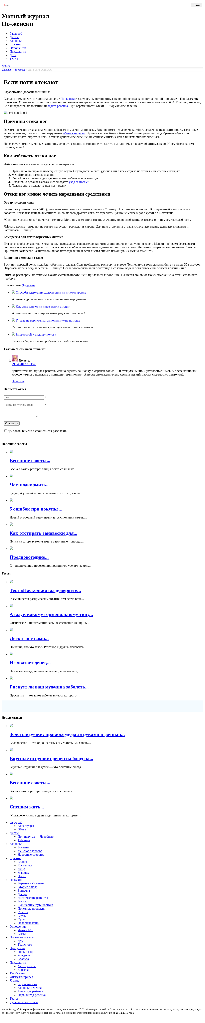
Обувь (22, 829)
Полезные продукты (31, 908)
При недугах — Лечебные (35, 836)
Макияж (23, 872)
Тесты (14, 58)
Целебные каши (28, 923)
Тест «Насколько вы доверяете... (45, 590)
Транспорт (25, 944)
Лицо (21, 869)
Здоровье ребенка (30, 987)
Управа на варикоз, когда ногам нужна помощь (47, 320)
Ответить (18, 381)
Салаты (23, 912)
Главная (7, 69)
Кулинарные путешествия (35, 905)
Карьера (23, 969)
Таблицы (24, 840)
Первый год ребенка (32, 995)
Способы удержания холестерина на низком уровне (50, 292)
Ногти (22, 876)
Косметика (25, 865)
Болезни (23, 847)
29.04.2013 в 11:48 (24, 364)
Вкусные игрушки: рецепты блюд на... (51, 758)
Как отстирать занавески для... (43, 533)
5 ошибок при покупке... (36, 508)
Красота (15, 44)
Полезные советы (22, 937)
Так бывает (17, 973)
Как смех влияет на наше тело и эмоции (42, 306)
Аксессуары (26, 825)
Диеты (14, 37)
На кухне (16, 879)
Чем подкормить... (30, 484)
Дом (20, 941)
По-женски (68, 98)
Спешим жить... (27, 806)
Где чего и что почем (24, 1002)
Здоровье (16, 40)
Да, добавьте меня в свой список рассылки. (37, 431)
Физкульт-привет (21, 977)
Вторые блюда (27, 887)
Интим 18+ (25, 930)
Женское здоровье (30, 851)
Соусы (22, 915)
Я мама (14, 980)
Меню (6, 65)
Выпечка (24, 890)
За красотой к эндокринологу (35, 334)
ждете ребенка (58, 106)
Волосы (23, 861)
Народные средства (31, 854)
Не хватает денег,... (30, 662)
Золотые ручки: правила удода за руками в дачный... (67, 734)
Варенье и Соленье (31, 883)
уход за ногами (79, 182)
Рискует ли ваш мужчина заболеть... (49, 686)
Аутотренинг (27, 966)
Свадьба (23, 959)
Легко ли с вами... (29, 638)
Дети (13, 55)
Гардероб (16, 33)
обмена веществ (74, 133)
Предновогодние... (29, 557)
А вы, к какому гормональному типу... (51, 614)
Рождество (25, 955)
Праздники (17, 948)
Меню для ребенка (30, 991)
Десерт (22, 894)
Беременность (27, 984)
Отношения (18, 48)
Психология (18, 51)
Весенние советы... (30, 460)
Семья (22, 933)
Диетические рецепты (33, 897)
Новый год (25, 951)
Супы (21, 919)
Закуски (23, 901)
